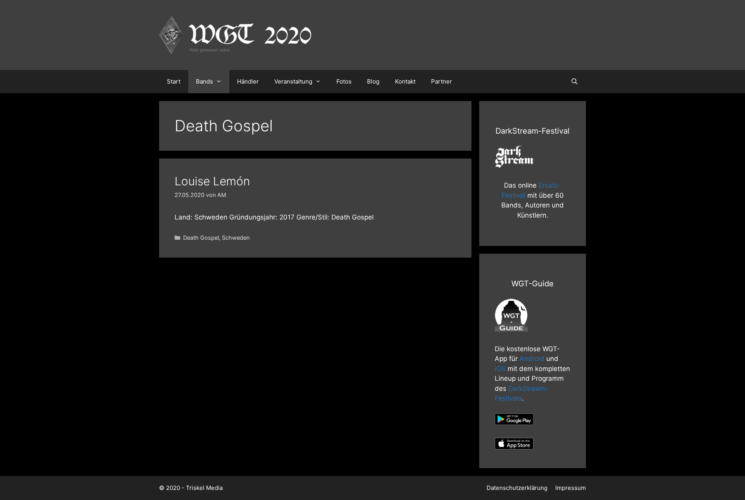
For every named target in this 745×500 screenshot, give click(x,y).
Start (173, 81)
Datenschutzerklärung (517, 487)
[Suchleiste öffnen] (574, 81)
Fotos (344, 81)
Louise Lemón (212, 181)
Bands (204, 81)
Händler (248, 81)
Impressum (570, 487)
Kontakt (405, 81)
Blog (373, 81)
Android (532, 358)
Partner (441, 81)
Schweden (235, 237)
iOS (500, 369)
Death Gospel (201, 237)
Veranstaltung (293, 81)
